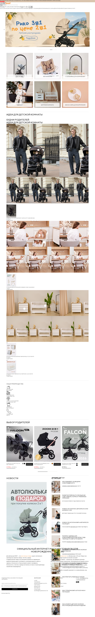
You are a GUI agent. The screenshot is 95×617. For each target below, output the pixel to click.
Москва (2, 6)
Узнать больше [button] (56, 0)
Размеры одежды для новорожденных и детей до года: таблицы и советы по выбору (74, 537)
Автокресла (10, 8)
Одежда (30, 8)
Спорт (73, 8)
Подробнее (9, 220)
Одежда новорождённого (69, 486)
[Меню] (30, 7)
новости (12, 478)
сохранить (15, 589)
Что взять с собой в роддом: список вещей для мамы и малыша (75, 564)
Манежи (26, 8)
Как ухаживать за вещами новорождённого (71, 482)
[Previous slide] (4, 29)
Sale (1, 8)
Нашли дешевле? (11, 468)
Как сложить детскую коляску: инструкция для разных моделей (74, 604)
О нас (35, 580)
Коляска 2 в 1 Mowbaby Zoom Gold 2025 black (41, 464)
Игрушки (64, 8)
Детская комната (19, 8)
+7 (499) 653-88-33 (10, 6)
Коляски (5, 8)
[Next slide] (90, 29)
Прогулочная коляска (68, 554)
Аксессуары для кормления (54, 8)
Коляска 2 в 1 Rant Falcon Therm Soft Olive (68, 464)
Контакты (37, 587)
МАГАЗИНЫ (37, 582)
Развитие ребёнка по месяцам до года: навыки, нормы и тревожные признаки (74, 497)
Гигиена (69, 8)
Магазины (17, 6)
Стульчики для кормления (40, 8)
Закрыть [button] (2, 1)
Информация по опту (40, 583)
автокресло (74, 526)
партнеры (37, 584)
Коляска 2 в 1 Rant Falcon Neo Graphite (13, 464)
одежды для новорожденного (75, 541)
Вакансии (37, 586)
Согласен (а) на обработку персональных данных (15, 585)
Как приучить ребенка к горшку (73, 577)
